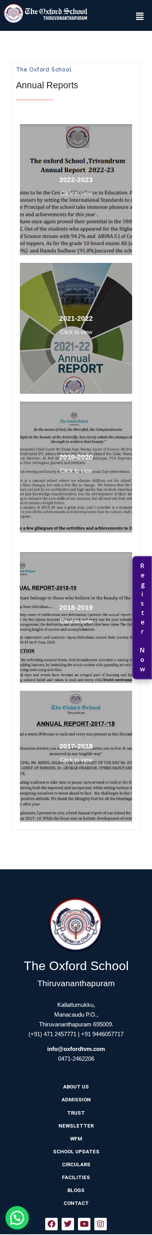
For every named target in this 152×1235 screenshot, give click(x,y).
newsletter (76, 1126)
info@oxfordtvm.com (76, 1049)
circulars (76, 1164)
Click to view (76, 193)
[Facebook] (51, 1224)
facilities (76, 1177)
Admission (76, 1100)
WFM (76, 1139)
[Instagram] (100, 1224)
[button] (139, 16)
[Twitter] (68, 1224)
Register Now (142, 617)
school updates (76, 1152)
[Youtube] (84, 1224)
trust (76, 1113)
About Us (76, 1087)
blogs (76, 1190)
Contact (76, 1203)
